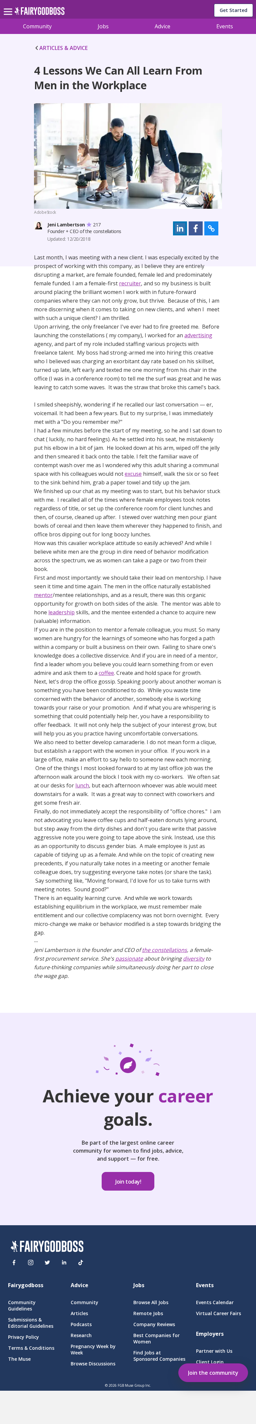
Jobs (103, 26)
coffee (106, 673)
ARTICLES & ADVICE (63, 48)
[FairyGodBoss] (47, 1247)
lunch (82, 785)
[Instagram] (30, 1262)
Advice (162, 26)
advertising (198, 335)
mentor (43, 595)
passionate (129, 958)
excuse (133, 473)
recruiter (130, 283)
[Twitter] (47, 1262)
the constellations (164, 950)
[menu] (9, 6)
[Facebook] (14, 1262)
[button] (180, 228)
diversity (193, 958)
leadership (61, 612)
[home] (39, 13)
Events (224, 26)
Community (37, 26)
